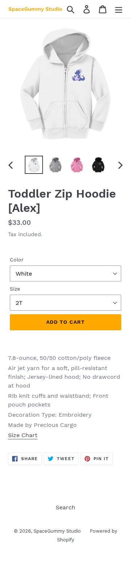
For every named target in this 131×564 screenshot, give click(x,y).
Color (17, 259)
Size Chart (22, 435)
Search (65, 507)
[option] (33, 165)
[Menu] (119, 9)
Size (15, 289)
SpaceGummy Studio (57, 531)
